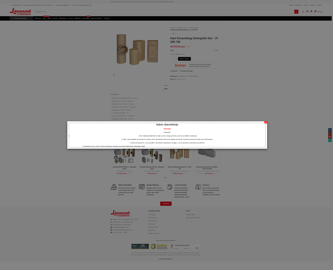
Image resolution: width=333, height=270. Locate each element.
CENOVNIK (167, 129)
